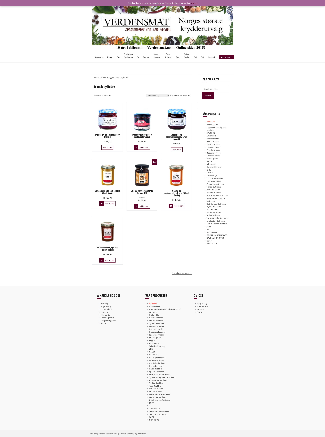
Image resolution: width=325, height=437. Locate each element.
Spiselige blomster (214, 167)
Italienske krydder (214, 153)
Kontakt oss (202, 306)
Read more (107, 147)
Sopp (178, 57)
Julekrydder (211, 164)
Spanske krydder (213, 155)
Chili (195, 57)
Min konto (105, 315)
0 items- (227, 57)
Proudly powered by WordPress (103, 433)
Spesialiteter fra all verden (128, 56)
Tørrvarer (146, 57)
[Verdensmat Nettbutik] (162, 26)
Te (138, 57)
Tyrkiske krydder (213, 144)
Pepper (210, 161)
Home (96, 77)
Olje (118, 57)
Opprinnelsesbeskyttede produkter (164, 309)
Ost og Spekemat (168, 56)
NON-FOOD (212, 243)
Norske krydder (213, 138)
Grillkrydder (211, 136)
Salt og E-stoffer (187, 56)
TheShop (131, 433)
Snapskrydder (212, 158)
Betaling (104, 303)
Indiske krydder (213, 141)
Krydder (110, 57)
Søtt (202, 57)
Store (103, 323)
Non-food (211, 57)
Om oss (200, 309)
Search (208, 95)
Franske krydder (213, 150)
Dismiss (194, 3)
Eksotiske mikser (214, 147)
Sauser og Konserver (157, 56)
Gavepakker (99, 57)
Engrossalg (106, 306)
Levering (104, 312)
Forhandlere (106, 309)
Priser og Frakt (107, 318)
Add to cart (144, 147)
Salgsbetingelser (108, 320)
